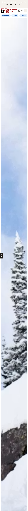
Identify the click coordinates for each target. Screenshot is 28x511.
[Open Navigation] (25, 10)
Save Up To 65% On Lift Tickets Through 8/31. (14, 2)
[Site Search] (22, 10)
